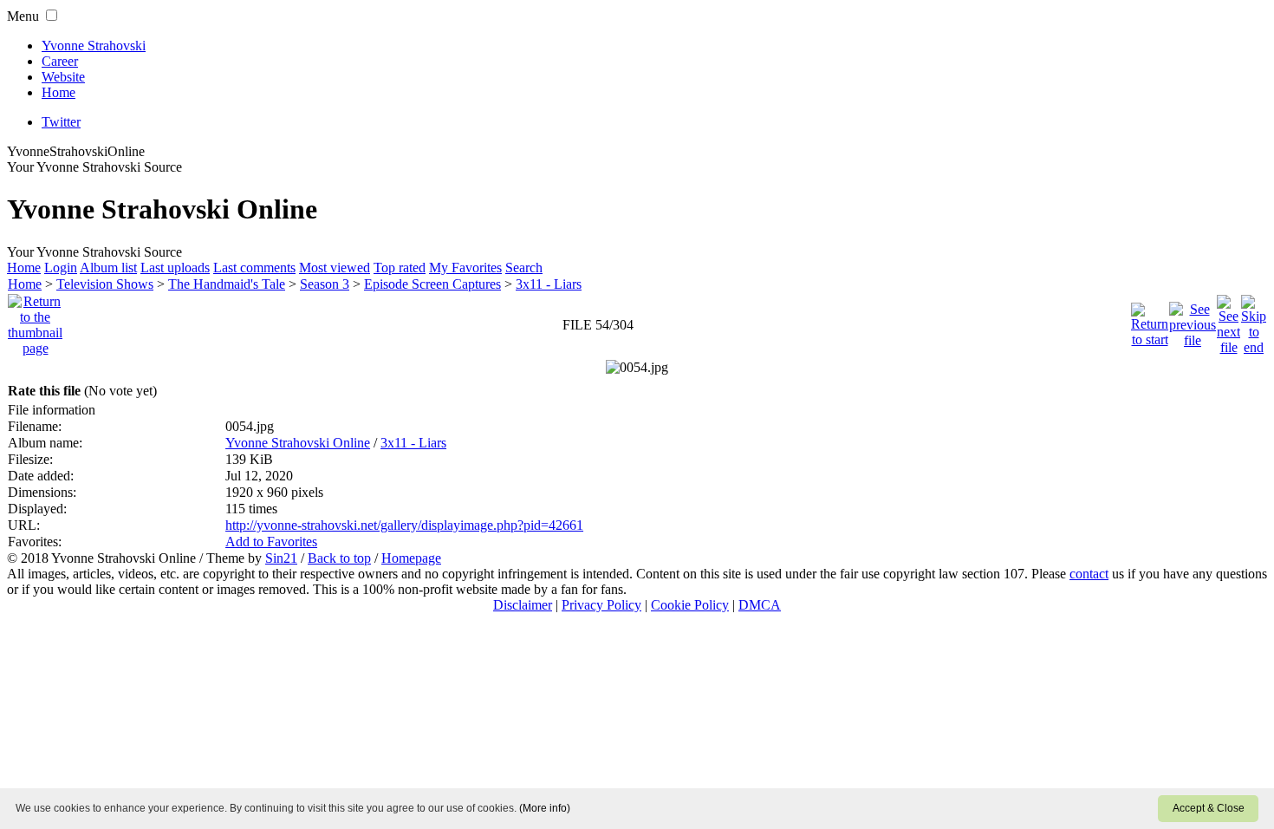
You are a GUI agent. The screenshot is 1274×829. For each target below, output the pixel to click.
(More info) (544, 808)
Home (58, 92)
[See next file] (1228, 320)
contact (1088, 573)
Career (60, 61)
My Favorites (465, 267)
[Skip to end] (1253, 320)
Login (60, 267)
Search (524, 267)
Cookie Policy (690, 604)
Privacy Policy (601, 604)
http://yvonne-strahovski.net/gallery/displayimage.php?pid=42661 (404, 525)
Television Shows (104, 284)
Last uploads (175, 267)
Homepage (411, 558)
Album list (108, 267)
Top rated (400, 267)
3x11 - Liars (549, 284)
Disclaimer (522, 604)
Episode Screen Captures (432, 284)
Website (63, 76)
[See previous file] (1192, 320)
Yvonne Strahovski (94, 45)
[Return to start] (1149, 320)
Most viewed (334, 267)
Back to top (339, 558)
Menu (23, 16)
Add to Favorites (271, 541)
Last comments (254, 267)
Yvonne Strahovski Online (297, 442)
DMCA (759, 604)
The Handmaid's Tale (226, 284)
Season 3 (324, 284)
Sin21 (281, 558)
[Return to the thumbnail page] (35, 320)
